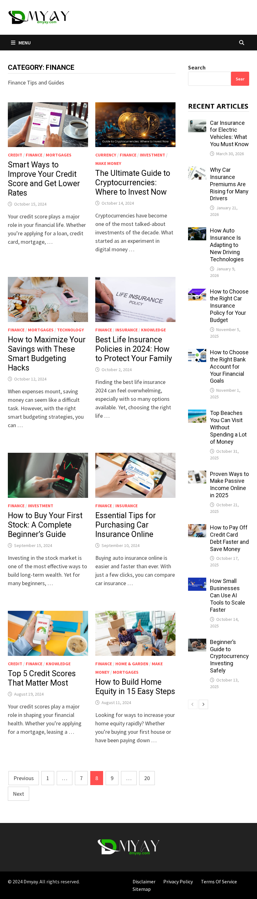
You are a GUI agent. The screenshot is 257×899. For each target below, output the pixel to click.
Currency (105, 155)
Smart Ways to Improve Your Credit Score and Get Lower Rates (44, 178)
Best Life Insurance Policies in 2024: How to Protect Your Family (133, 349)
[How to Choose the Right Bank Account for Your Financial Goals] (197, 353)
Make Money (108, 163)
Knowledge (153, 330)
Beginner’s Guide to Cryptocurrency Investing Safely (229, 656)
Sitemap (142, 889)
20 (147, 778)
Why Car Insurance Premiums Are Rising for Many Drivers (229, 184)
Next (18, 793)
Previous (23, 778)
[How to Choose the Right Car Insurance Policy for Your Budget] (197, 292)
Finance (34, 155)
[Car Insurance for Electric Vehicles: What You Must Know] (197, 123)
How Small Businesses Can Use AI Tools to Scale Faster (227, 595)
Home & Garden (131, 664)
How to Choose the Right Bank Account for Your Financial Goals (229, 366)
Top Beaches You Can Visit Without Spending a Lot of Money (228, 427)
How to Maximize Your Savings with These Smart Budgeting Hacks (47, 353)
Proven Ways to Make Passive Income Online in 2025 (229, 485)
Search (197, 67)
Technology (70, 330)
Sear (240, 79)
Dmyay (31, 881)
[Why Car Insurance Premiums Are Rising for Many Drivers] (197, 170)
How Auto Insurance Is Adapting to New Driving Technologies (227, 244)
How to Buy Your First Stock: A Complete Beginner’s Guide (45, 525)
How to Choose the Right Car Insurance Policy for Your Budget (229, 305)
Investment (152, 155)
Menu (24, 42)
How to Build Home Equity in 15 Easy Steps (135, 686)
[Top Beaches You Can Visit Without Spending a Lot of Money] (197, 413)
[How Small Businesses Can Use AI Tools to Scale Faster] (197, 581)
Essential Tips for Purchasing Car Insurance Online (125, 525)
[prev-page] (192, 704)
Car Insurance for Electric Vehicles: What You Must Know (229, 134)
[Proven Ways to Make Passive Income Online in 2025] (197, 474)
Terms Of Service (219, 881)
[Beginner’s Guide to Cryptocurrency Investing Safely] (197, 642)
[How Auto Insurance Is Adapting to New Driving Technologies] (197, 231)
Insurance (126, 330)
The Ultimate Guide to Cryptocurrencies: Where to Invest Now (132, 183)
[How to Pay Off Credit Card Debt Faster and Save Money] (197, 528)
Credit (15, 155)
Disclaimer (144, 881)
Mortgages (58, 155)
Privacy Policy (178, 881)
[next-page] (203, 704)
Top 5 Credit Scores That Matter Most (42, 678)
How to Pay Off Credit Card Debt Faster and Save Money (229, 538)
